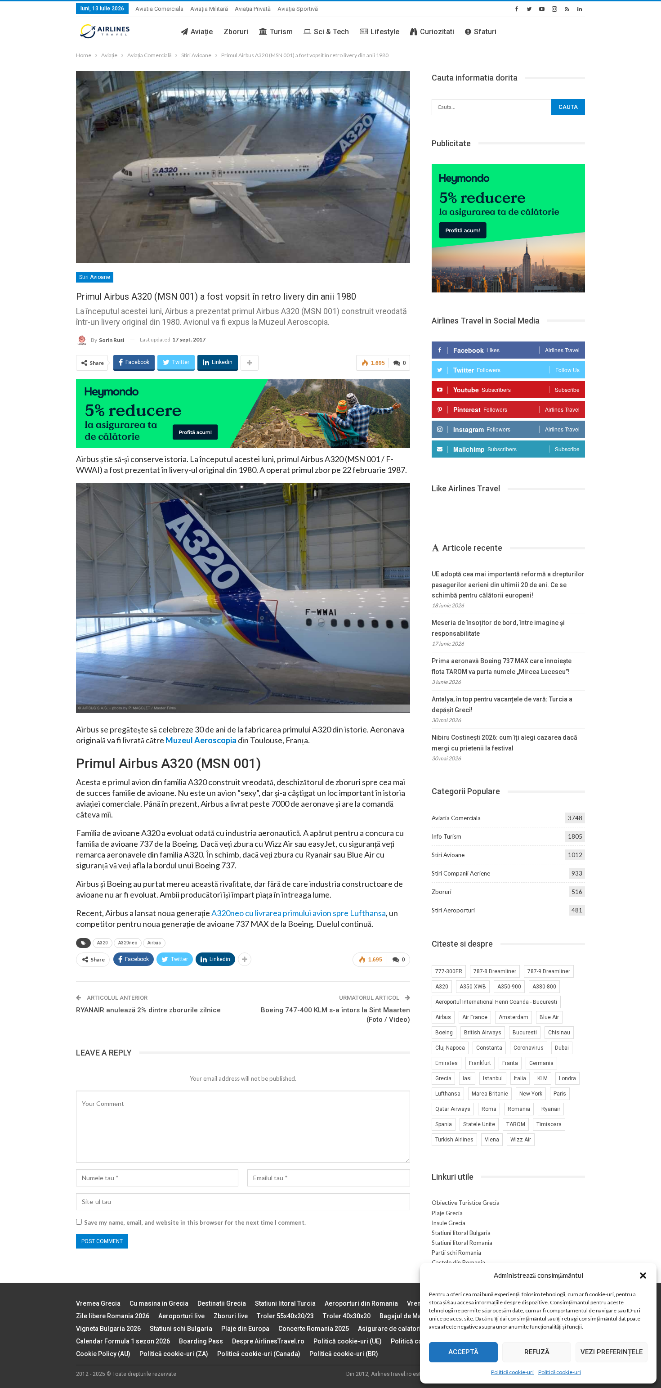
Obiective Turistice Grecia (466, 1202)
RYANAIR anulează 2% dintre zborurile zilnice (148, 1010)
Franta (510, 1063)
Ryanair (550, 1109)
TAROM (515, 1124)
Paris (560, 1094)
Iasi (467, 1078)
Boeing (444, 1032)
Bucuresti (525, 1032)
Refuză (536, 1352)
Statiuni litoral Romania (462, 1242)
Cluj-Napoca (450, 1048)
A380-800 (544, 987)
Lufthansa (447, 1094)
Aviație (202, 31)
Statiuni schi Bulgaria (181, 1328)
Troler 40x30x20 (347, 1316)
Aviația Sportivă (297, 8)
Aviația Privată (253, 8)
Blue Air (549, 1017)
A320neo (127, 942)
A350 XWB (473, 987)
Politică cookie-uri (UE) (347, 1341)
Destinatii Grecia (221, 1303)
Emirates (446, 1063)
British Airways (482, 1032)
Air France (474, 1017)
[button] (643, 1275)
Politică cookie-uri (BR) (343, 1353)
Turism (281, 31)
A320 (102, 942)
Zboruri (235, 31)
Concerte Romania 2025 (313, 1328)
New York (530, 1094)
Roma (489, 1109)
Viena (492, 1139)
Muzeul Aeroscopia (201, 740)
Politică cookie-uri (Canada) (258, 1353)
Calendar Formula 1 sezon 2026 (123, 1341)
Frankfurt (480, 1063)
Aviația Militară (209, 8)
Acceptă (463, 1352)
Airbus (154, 942)
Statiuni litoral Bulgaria (461, 1232)
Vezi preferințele (612, 1352)
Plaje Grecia (447, 1213)
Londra (567, 1078)
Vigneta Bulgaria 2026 (108, 1328)
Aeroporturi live (181, 1316)
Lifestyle (385, 31)
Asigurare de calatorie (391, 1328)
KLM (542, 1078)
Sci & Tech (331, 31)
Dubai (562, 1048)
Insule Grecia (448, 1222)
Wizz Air (520, 1139)
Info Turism (446, 836)
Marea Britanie (490, 1094)
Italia (520, 1078)
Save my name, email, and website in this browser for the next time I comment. (195, 1222)
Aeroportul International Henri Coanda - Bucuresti (496, 1002)
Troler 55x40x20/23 (285, 1316)
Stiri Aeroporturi (453, 910)
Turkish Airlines (454, 1139)
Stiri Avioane (94, 277)
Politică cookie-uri (512, 1372)
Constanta (489, 1048)
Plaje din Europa (245, 1328)
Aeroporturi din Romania (361, 1303)
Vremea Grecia (98, 1303)
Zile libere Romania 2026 (112, 1316)
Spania (443, 1124)
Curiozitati (437, 31)
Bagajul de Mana (404, 1316)
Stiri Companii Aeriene (461, 873)
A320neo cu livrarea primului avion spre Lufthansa (298, 913)
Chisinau (559, 1032)
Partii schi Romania (456, 1252)
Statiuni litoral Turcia (285, 1303)
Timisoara (549, 1124)
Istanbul (493, 1078)
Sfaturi (485, 31)
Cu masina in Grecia (159, 1303)
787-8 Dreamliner (494, 971)
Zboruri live (231, 1316)
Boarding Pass (201, 1341)
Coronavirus (529, 1048)
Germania (541, 1063)
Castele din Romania (458, 1262)
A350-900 (509, 987)
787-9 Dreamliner (548, 971)
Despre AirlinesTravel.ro (268, 1341)
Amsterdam (513, 1017)
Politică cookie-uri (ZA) (173, 1353)
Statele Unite (479, 1124)
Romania (519, 1109)
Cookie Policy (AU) (103, 1353)
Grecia (443, 1078)
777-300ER (448, 971)
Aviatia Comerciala (159, 8)
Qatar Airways (452, 1109)
